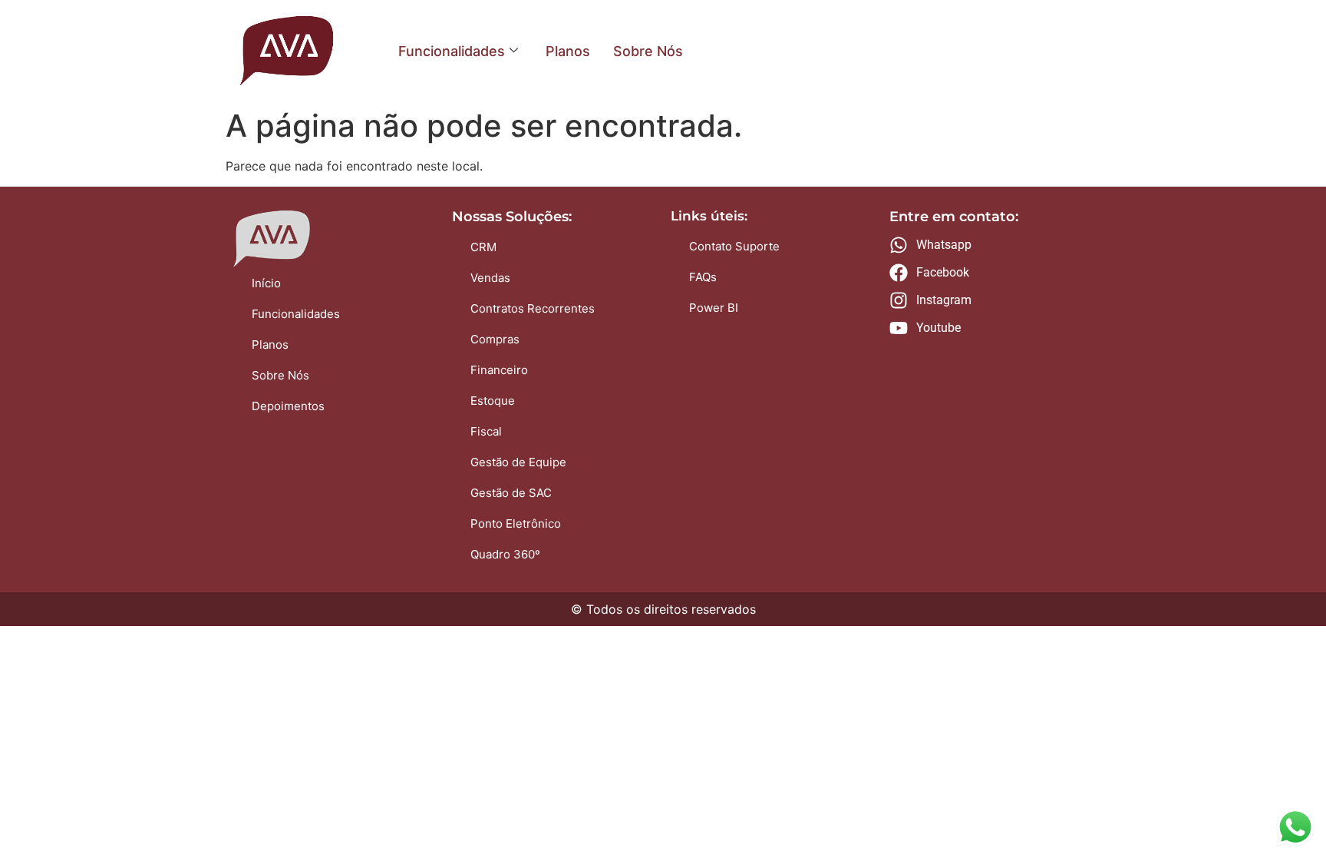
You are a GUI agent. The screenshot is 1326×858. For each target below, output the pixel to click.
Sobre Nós (648, 51)
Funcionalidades (451, 51)
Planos (568, 51)
